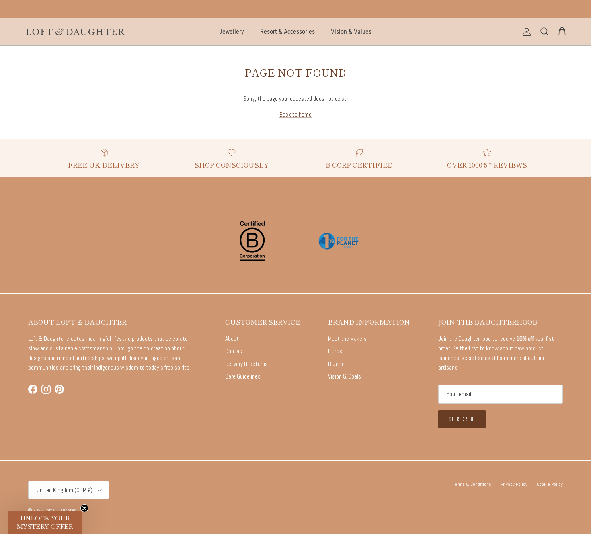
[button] (45, 522)
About (232, 338)
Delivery (295, 12)
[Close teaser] (84, 508)
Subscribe (462, 419)
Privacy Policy (514, 484)
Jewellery (231, 31)
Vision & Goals (344, 376)
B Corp (335, 364)
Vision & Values (351, 31)
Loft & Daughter (60, 510)
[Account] (525, 32)
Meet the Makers (347, 338)
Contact (234, 351)
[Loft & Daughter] (75, 32)
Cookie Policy (550, 484)
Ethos (335, 351)
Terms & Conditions (472, 484)
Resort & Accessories (287, 31)
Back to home (295, 114)
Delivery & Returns (246, 364)
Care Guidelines (243, 376)
